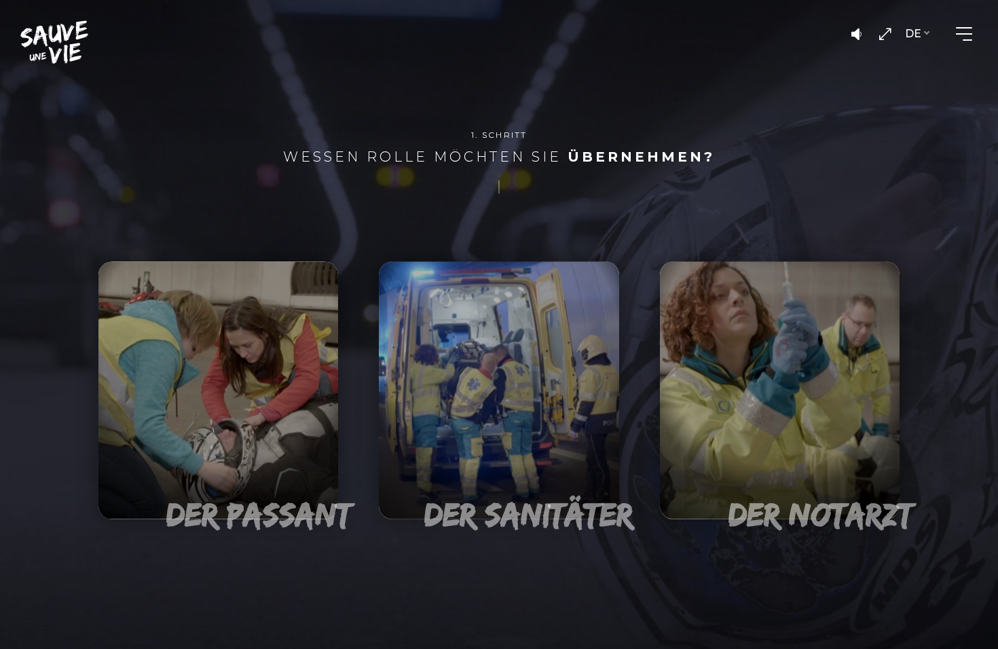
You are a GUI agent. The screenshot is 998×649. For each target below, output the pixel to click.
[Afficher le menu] (964, 34)
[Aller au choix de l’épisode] (54, 42)
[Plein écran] (884, 34)
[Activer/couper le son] (856, 34)
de (913, 33)
